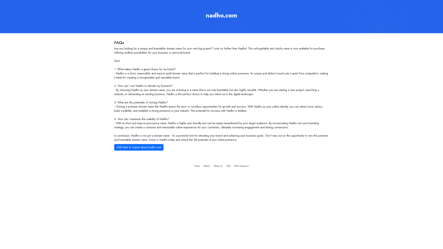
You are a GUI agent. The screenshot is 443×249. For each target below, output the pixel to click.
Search (207, 166)
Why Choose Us (241, 166)
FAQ (228, 166)
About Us (218, 166)
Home (197, 166)
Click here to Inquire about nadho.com (138, 147)
